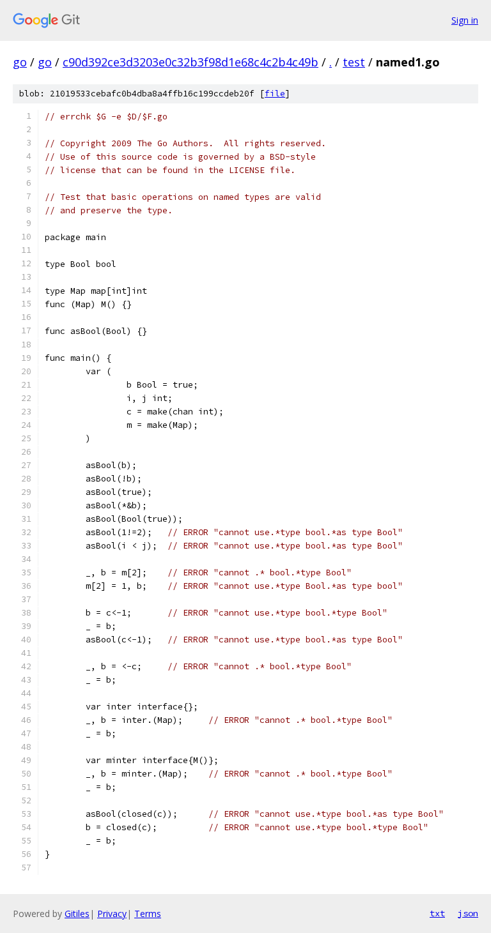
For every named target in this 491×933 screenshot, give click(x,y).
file (275, 93)
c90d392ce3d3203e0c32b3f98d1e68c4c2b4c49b (190, 62)
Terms (147, 913)
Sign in (464, 20)
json (468, 913)
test (354, 62)
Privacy (112, 913)
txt (437, 913)
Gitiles (77, 913)
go (20, 62)
